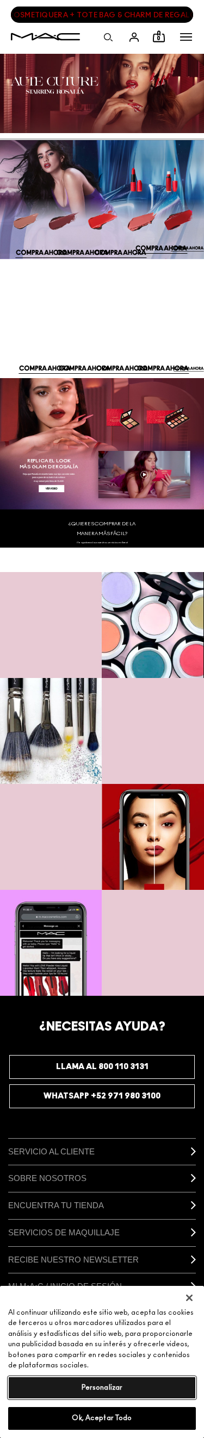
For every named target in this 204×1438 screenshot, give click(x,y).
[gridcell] (102, 625)
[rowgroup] (102, 784)
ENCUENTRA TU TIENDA (56, 1205)
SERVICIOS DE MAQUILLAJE (64, 1232)
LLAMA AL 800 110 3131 (102, 1067)
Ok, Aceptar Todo (102, 1418)
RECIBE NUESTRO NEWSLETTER (73, 1259)
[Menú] (186, 37)
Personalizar (102, 1387)
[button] (186, 37)
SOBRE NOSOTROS (47, 1178)
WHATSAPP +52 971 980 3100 (102, 1096)
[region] (102, 1362)
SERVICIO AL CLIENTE (51, 1151)
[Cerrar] (189, 1298)
